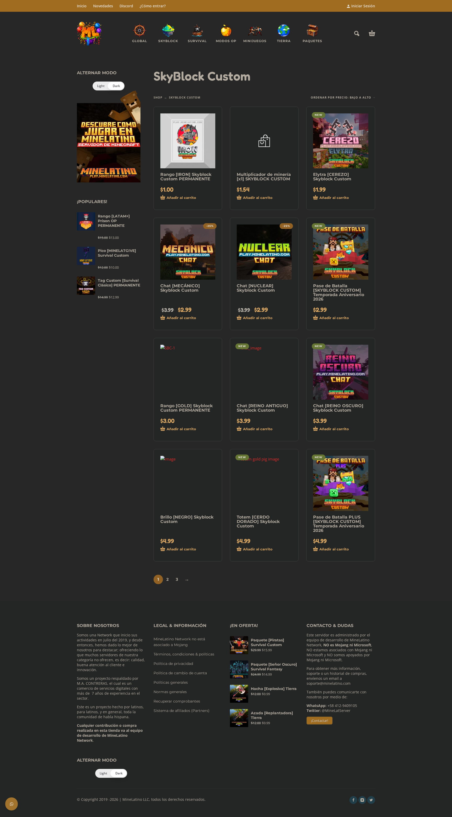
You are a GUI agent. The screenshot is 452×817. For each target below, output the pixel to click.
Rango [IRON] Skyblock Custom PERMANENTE (185, 176)
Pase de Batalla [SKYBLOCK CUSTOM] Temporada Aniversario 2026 (338, 292)
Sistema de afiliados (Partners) (182, 710)
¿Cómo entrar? (153, 5)
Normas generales (170, 691)
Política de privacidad (173, 663)
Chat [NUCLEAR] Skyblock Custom (256, 288)
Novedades (103, 5)
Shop (158, 97)
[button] (356, 33)
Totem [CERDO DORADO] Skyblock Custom (258, 521)
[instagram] (362, 800)
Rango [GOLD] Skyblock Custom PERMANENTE (186, 408)
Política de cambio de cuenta (180, 673)
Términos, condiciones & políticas (184, 654)
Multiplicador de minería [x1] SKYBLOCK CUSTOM (264, 176)
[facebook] (353, 800)
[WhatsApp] (11, 803)
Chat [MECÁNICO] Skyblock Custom (180, 288)
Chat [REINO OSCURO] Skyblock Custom (338, 408)
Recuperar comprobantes (177, 701)
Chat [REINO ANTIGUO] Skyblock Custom (262, 408)
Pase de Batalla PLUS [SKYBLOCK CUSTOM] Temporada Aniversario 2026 (338, 524)
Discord (126, 5)
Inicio (82, 5)
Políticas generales (171, 682)
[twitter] (371, 800)
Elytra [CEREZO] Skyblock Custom (332, 176)
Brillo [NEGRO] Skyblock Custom (186, 519)
